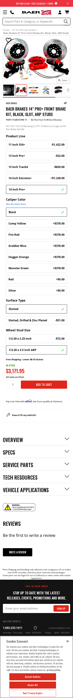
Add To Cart (44, 385)
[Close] (67, 641)
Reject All (33, 685)
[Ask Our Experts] (12, 12)
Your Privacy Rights (32, 693)
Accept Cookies (32, 676)
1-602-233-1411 (12, 628)
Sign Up (61, 608)
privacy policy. (54, 670)
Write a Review (17, 552)
